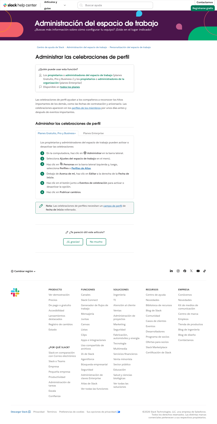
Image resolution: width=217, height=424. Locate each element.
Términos (52, 411)
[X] (191, 271)
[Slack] (15, 343)
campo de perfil (112, 205)
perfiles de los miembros (86, 108)
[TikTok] (204, 271)
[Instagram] (178, 271)
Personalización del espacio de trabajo (130, 47)
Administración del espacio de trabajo (87, 47)
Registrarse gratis (203, 8)
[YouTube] (198, 271)
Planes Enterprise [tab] (93, 133)
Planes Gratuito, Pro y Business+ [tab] (57, 133)
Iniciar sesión (157, 5)
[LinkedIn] (171, 271)
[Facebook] (184, 271)
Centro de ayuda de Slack (50, 47)
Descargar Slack (19, 411)
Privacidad (38, 411)
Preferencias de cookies (71, 411)
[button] (73, 241)
